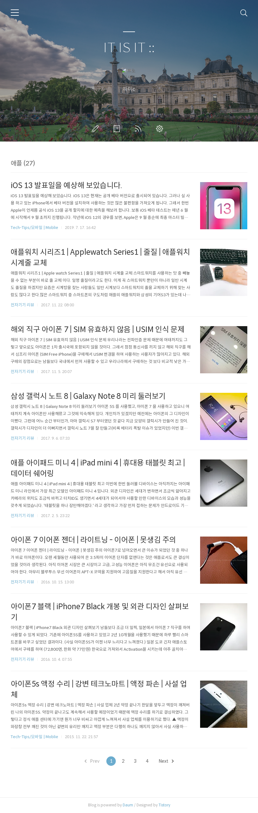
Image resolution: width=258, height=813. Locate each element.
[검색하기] (244, 12)
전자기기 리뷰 (22, 305)
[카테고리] (15, 12)
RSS (139, 128)
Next (164, 761)
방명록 (118, 128)
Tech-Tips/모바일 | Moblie (34, 227)
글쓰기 (96, 128)
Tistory (164, 805)
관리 (160, 128)
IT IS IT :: (129, 48)
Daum (128, 805)
